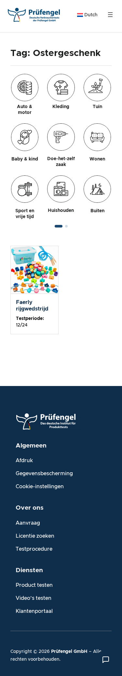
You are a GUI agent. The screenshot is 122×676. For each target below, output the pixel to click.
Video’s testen (33, 598)
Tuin (97, 106)
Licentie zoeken (35, 536)
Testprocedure (34, 549)
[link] (61, 147)
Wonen (97, 159)
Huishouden (61, 210)
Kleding (60, 106)
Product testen (34, 585)
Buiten (97, 211)
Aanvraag (28, 523)
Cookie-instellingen (40, 486)
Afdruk (24, 460)
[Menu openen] (110, 15)
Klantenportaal (34, 611)
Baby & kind (24, 159)
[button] (58, 226)
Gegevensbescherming (44, 473)
